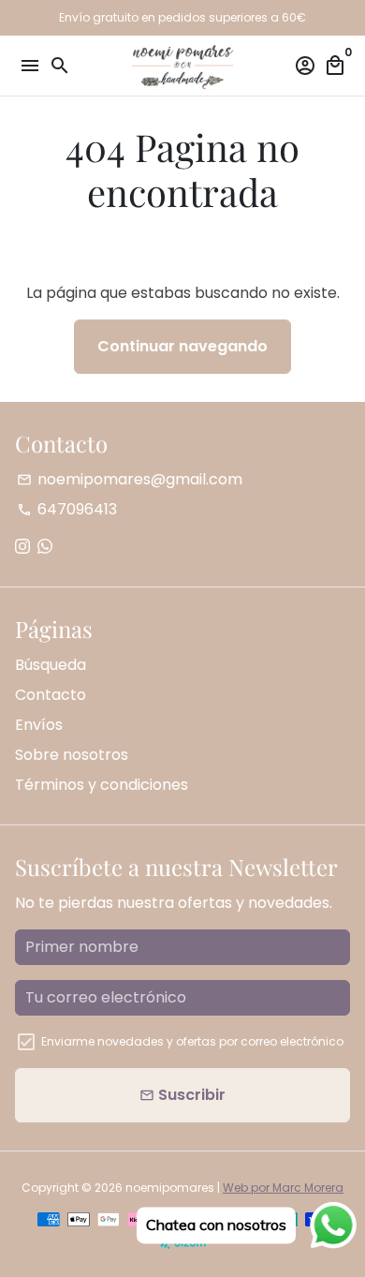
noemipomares (169, 1187)
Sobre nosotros (71, 754)
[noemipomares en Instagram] (22, 546)
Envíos (39, 724)
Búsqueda (50, 665)
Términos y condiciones (101, 784)
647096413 (67, 509)
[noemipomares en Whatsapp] (44, 546)
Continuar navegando (182, 346)
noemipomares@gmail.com (129, 479)
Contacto (50, 694)
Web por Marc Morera (283, 1187)
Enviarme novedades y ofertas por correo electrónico (192, 1041)
